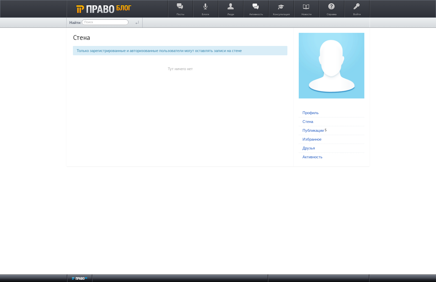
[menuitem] (331, 113)
